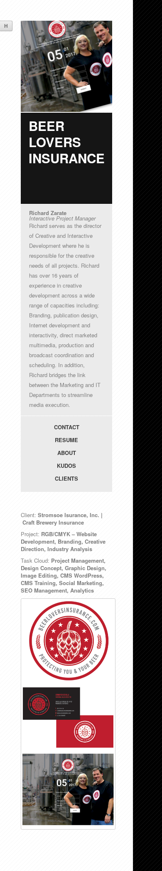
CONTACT (66, 427)
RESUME (66, 440)
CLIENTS (66, 478)
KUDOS (66, 465)
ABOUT (66, 453)
